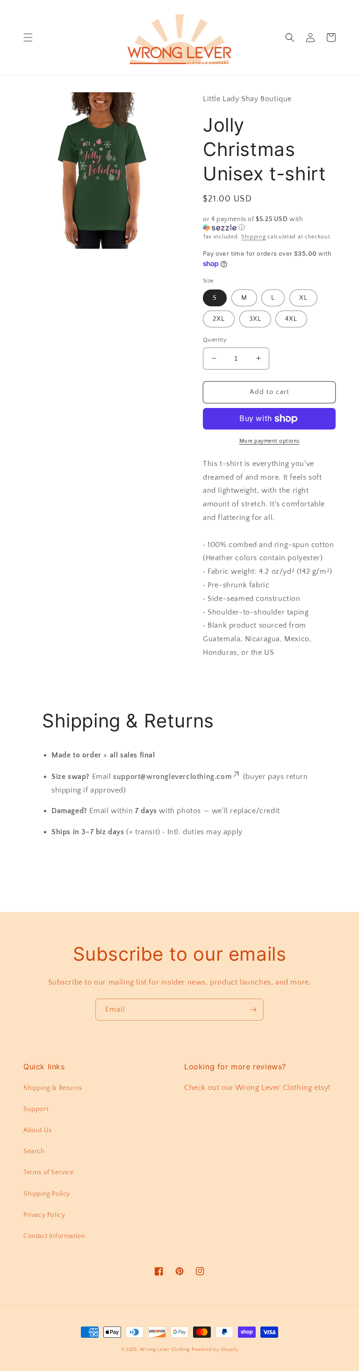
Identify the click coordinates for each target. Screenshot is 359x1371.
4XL (291, 319)
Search (34, 1151)
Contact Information (54, 1236)
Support (35, 1109)
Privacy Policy (44, 1215)
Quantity (215, 339)
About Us (37, 1130)
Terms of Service (48, 1172)
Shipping (253, 237)
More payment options (269, 441)
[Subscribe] (253, 1010)
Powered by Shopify (215, 1349)
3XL (255, 319)
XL (303, 298)
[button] (28, 37)
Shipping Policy (46, 1194)
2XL (219, 319)
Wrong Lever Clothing (165, 1349)
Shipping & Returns (52, 1088)
